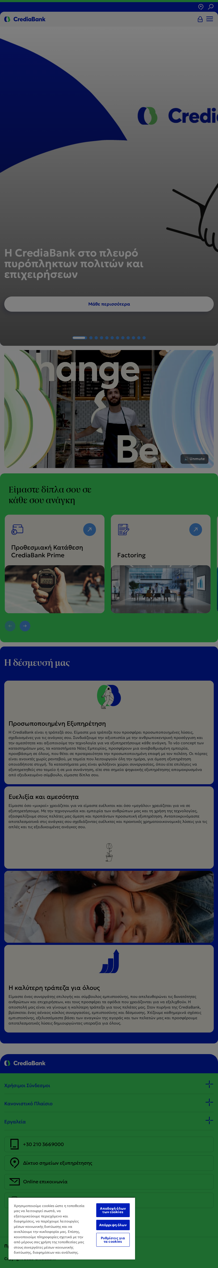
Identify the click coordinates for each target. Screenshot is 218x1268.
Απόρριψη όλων (113, 1225)
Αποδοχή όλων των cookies (113, 1210)
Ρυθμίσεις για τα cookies (113, 1240)
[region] (72, 1228)
